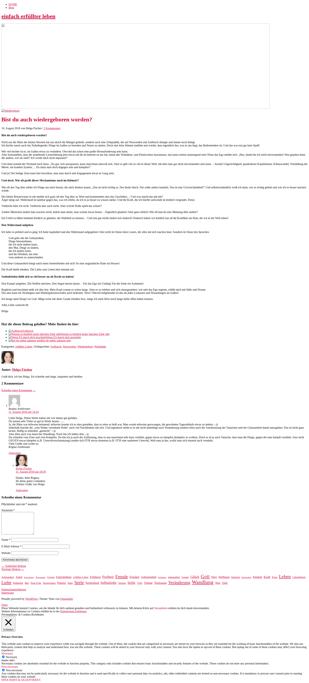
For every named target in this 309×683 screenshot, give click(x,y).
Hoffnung (224, 577)
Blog (11, 7)
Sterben (122, 583)
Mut (27, 583)
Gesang (185, 577)
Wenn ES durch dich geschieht (63, 337)
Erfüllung (95, 577)
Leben (285, 576)
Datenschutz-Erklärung (73, 611)
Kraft (267, 577)
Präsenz (61, 582)
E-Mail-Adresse (11, 546)
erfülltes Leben (23, 346)
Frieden (134, 577)
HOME (13, 4)
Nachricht (8, 510)
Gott (205, 576)
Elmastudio (66, 598)
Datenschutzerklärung (13, 589)
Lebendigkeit (299, 577)
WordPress (31, 598)
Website (5, 552)
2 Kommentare (52, 128)
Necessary (11, 657)
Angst (19, 577)
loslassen (18, 582)
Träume (148, 582)
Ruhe (70, 583)
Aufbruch (27, 330)
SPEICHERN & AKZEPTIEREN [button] (21, 679)
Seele (79, 582)
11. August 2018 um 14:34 (24, 411)
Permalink (100, 346)
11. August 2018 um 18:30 (31, 471)
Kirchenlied (246, 577)
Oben (4, 604)
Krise (274, 577)
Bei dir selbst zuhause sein (56, 340)
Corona (51, 577)
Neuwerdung (49, 583)
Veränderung (179, 582)
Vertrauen (160, 583)
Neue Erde (35, 583)
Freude (121, 576)
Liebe (6, 582)
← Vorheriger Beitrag (13, 566)
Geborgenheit (148, 577)
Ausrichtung (29, 577)
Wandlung (203, 582)
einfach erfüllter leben (28, 16)
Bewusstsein (41, 577)
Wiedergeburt (85, 346)
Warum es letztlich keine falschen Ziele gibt (84, 334)
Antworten (15, 453)
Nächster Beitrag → (12, 569)
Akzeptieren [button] (161, 608)
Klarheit (257, 577)
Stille (131, 583)
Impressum (7, 592)
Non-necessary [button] (9, 666)
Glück (194, 577)
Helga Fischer (22, 369)
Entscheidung (64, 577)
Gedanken (162, 577)
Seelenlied (92, 583)
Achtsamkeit (7, 577)
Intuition (235, 577)
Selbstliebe (108, 583)
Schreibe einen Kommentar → (18, 390)
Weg (217, 582)
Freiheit (108, 577)
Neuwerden (69, 346)
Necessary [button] (7, 653)
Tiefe (139, 583)
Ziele (225, 582)
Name (5, 539)
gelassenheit (174, 577)
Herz (214, 577)
